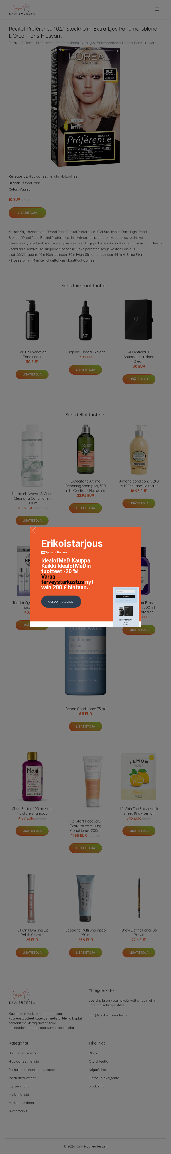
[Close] (33, 530)
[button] (61, 602)
